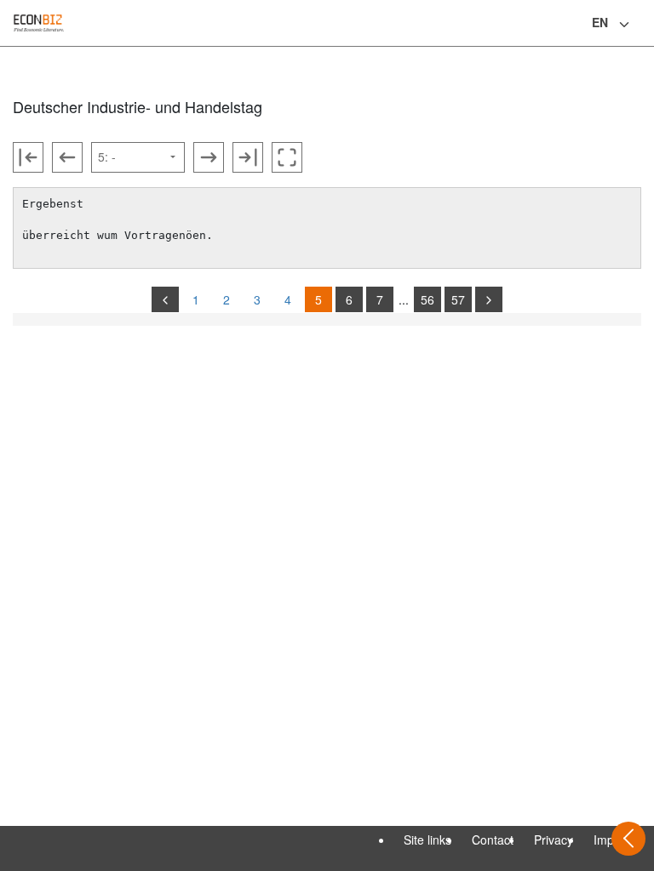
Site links (427, 839)
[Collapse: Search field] (639, 24)
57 (458, 299)
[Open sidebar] (628, 839)
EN (600, 22)
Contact (492, 839)
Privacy (553, 839)
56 (427, 299)
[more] (488, 299)
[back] (165, 299)
